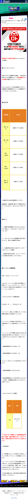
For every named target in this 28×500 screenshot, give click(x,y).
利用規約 (4, 490)
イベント (11, 485)
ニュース (6, 485)
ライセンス (12, 494)
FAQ (17, 494)
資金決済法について (8, 492)
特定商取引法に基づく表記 (19, 492)
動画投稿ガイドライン (11, 490)
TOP (2, 485)
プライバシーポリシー (21, 490)
